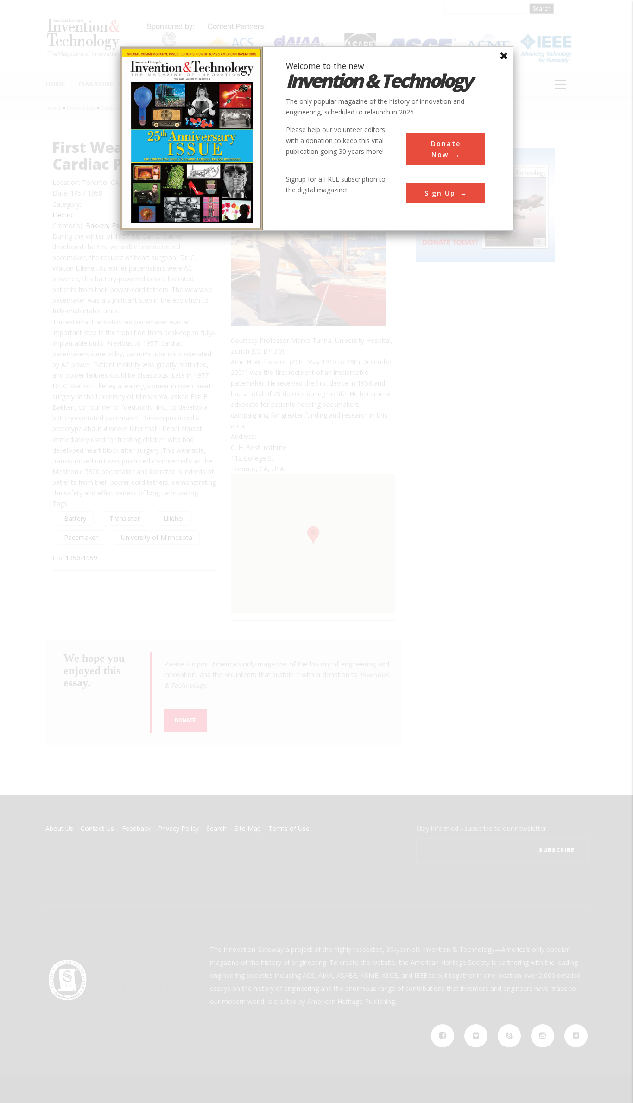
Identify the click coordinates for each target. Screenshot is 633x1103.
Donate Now (446, 148)
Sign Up (440, 193)
